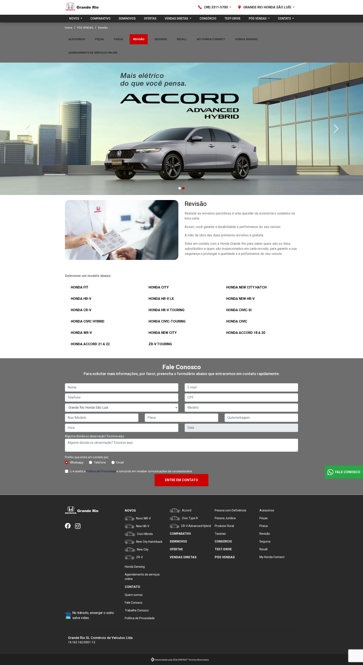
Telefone (100, 462)
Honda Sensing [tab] (246, 39)
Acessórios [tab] (76, 39)
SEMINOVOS (127, 18)
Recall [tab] (182, 39)
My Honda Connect (271, 557)
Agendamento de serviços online (142, 577)
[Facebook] (70, 526)
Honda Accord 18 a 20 (245, 332)
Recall (263, 549)
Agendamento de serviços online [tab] (92, 52)
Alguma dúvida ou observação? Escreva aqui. (95, 435)
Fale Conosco (133, 602)
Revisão (264, 533)
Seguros (265, 541)
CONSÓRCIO (208, 18)
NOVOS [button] (74, 18)
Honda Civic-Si (238, 309)
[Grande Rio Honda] (82, 7)
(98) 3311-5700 (216, 7)
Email (120, 462)
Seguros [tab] (160, 39)
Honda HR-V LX (161, 298)
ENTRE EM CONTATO (181, 479)
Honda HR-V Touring (166, 309)
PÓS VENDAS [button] (258, 18)
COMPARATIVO (100, 18)
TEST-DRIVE (233, 18)
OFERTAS (150, 18)
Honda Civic (236, 321)
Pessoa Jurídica (225, 518)
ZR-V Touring (160, 343)
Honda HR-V (81, 298)
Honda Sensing (135, 566)
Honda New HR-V (240, 298)
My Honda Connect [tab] (211, 39)
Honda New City (163, 332)
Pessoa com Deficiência (230, 510)
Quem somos (134, 595)
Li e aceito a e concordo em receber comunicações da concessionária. (131, 470)
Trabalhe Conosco (137, 610)
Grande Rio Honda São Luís (267, 7)
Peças (263, 518)
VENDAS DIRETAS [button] (177, 18)
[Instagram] (80, 526)
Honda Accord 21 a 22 (90, 343)
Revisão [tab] (138, 39)
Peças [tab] (99, 39)
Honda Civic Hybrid (87, 321)
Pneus (263, 526)
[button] (27, 128)
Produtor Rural (224, 526)
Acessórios (266, 510)
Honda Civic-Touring (167, 321)
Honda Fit (79, 287)
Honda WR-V (81, 332)
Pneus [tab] (118, 39)
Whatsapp (76, 462)
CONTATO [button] (285, 18)
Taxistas (220, 533)
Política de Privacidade (101, 470)
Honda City (159, 287)
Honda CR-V (81, 309)
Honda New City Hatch (246, 287)
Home (68, 27)
